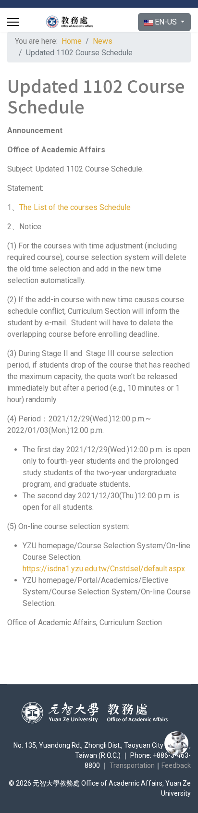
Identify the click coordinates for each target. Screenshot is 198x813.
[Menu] (13, 22)
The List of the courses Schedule (75, 207)
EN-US (166, 21)
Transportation (132, 765)
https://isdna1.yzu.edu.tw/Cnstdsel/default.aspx (104, 568)
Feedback (176, 765)
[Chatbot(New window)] (176, 743)
